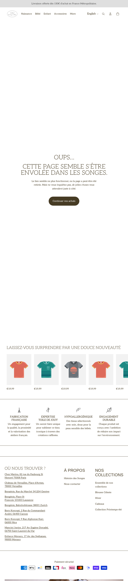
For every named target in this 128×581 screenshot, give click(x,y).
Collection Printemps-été (108, 509)
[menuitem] (72, 14)
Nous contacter (72, 484)
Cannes (24, 514)
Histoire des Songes (74, 478)
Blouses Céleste (103, 492)
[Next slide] (117, 372)
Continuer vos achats (64, 201)
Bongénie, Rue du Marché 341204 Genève (27, 491)
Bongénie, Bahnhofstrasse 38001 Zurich (26, 505)
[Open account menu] (110, 14)
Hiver (98, 498)
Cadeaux (99, 503)
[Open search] (103, 14)
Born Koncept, (13, 510)
